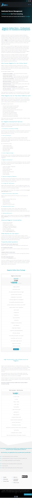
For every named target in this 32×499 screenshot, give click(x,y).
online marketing (9, 231)
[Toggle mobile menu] (30, 4)
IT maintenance (10, 258)
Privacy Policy (6, 481)
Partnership (5, 479)
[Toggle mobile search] (28, 4)
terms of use (5, 491)
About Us (15, 477)
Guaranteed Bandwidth (16, 480)
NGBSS (19, 490)
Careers (4, 477)
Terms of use (16, 482)
